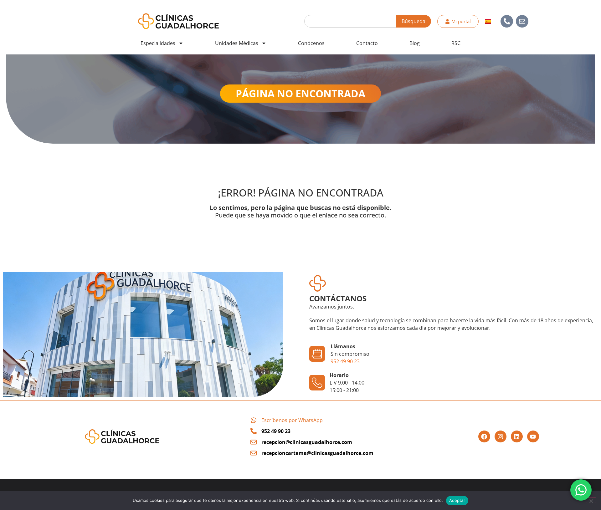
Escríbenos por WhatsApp (292, 420)
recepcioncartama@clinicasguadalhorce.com (317, 453)
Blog (414, 43)
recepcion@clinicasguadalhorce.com (306, 442)
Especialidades (158, 43)
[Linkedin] (517, 436)
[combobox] (350, 21)
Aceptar (457, 500)
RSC (455, 43)
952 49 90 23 (345, 361)
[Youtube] (533, 436)
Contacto (367, 43)
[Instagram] (500, 436)
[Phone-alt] (507, 21)
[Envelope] (522, 21)
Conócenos (311, 43)
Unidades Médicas (236, 43)
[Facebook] (484, 436)
